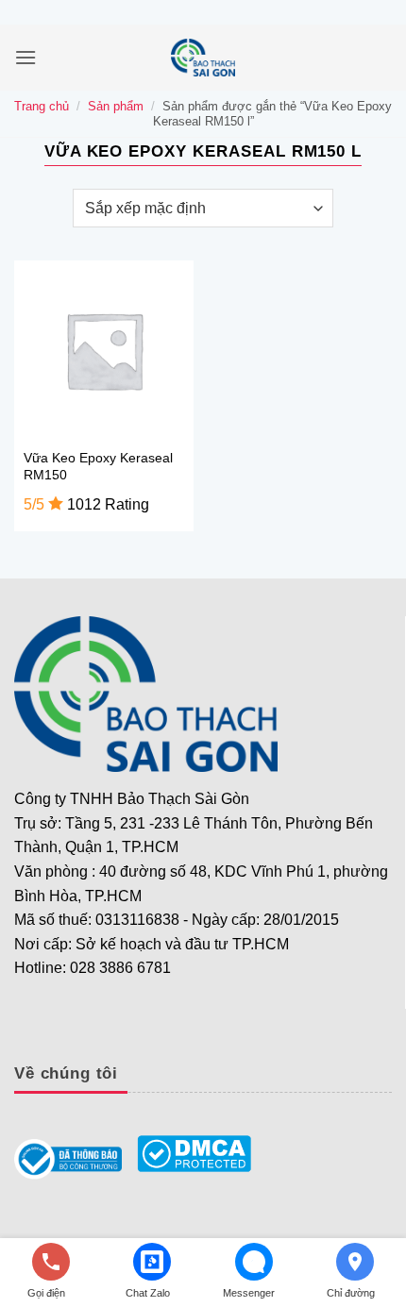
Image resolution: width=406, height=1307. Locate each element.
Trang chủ (41, 106)
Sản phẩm (116, 106)
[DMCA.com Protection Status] (194, 1153)
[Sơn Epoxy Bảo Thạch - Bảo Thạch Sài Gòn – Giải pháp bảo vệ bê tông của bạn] (203, 58)
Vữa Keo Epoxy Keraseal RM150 (98, 466)
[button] (25, 57)
